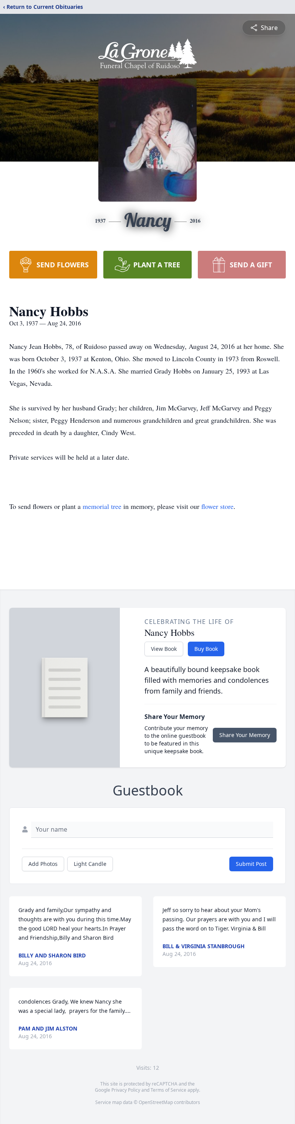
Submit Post (251, 863)
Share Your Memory (244, 735)
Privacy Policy (125, 1090)
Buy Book (206, 648)
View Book (164, 648)
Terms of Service (168, 1090)
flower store (217, 506)
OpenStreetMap (156, 1102)
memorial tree (102, 506)
